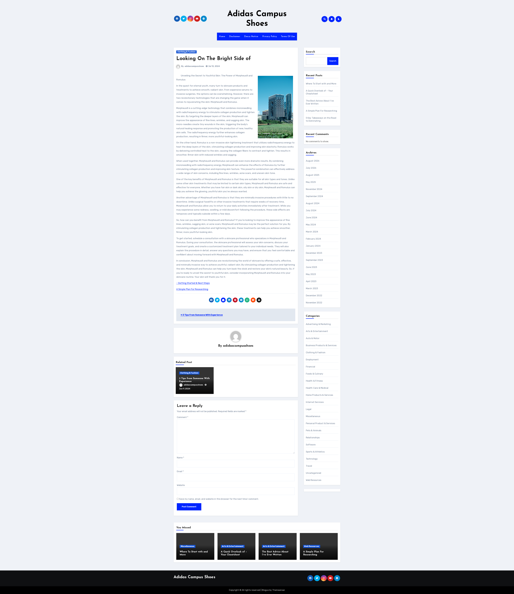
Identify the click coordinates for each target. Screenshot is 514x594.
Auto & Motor (312, 338)
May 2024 (311, 224)
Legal (308, 409)
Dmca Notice (251, 36)
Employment (312, 359)
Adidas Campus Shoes (194, 577)
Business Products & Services (321, 345)
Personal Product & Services (320, 423)
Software (311, 444)
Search (310, 52)
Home (222, 36)
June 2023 (311, 267)
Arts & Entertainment (317, 331)
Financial (310, 366)
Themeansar (278, 590)
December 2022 (314, 295)
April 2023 (311, 281)
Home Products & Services (319, 395)
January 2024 (313, 246)
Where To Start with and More (321, 83)
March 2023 (312, 288)
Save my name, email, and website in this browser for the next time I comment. (219, 499)
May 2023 (311, 274)
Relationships (313, 437)
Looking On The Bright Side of (213, 58)
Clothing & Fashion (186, 52)
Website (181, 485)
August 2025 (312, 175)
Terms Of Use (288, 36)
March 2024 (312, 231)
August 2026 (313, 161)
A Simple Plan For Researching (192, 289)
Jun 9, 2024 (184, 389)
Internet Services (315, 402)
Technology (312, 459)
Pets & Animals (313, 430)
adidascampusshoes (194, 66)
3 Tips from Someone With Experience (202, 315)
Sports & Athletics (315, 451)
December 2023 (314, 253)
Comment (182, 417)
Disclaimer (234, 36)
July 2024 (311, 210)
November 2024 (314, 189)
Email (180, 471)
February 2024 (313, 239)
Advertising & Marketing (318, 324)
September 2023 (314, 260)
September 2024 (314, 196)
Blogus (265, 590)
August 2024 (313, 203)
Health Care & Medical (317, 388)
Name (180, 457)
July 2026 (311, 168)
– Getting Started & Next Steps (193, 283)
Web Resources (313, 480)
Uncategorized (313, 473)
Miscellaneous (313, 416)
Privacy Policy (269, 36)
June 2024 (311, 217)
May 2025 (311, 182)
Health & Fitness (314, 381)
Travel (309, 466)
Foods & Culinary (314, 374)
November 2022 (314, 302)
